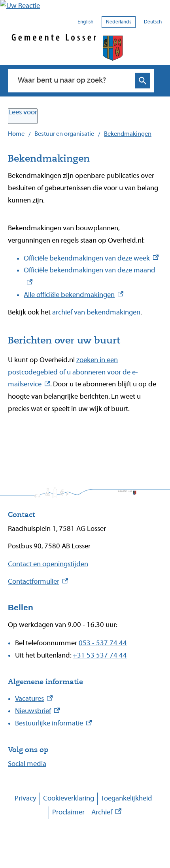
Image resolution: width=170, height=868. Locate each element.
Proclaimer (68, 812)
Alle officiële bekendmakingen (73, 295)
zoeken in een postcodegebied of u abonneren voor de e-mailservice (73, 372)
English (85, 22)
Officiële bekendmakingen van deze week (91, 258)
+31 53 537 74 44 (100, 655)
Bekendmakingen (127, 133)
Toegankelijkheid (126, 798)
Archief (106, 813)
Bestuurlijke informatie (53, 723)
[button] (85, 6)
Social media (27, 764)
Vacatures (34, 698)
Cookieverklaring (68, 798)
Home (16, 133)
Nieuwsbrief (37, 711)
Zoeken (142, 81)
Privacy (25, 798)
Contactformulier (38, 581)
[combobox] (73, 80)
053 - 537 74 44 (103, 643)
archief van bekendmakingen (96, 312)
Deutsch (153, 22)
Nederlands (118, 22)
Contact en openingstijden (48, 564)
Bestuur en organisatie (64, 133)
